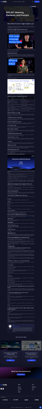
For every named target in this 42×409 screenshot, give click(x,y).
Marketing (19, 392)
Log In (32, 389)
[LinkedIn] (10, 328)
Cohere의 (16, 94)
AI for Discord (19, 388)
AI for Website (19, 389)
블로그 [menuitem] (24, 1)
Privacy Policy (33, 387)
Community (19, 391)
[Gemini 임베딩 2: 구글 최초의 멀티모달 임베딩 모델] (10, 345)
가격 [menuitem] (21, 1)
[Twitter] (9, 328)
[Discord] (3, 389)
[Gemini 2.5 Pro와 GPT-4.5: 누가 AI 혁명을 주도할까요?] (31, 345)
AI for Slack (19, 387)
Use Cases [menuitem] (15, 1)
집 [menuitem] (13, 1)
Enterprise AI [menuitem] (19, 1)
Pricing (33, 388)
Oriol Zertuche (16, 326)
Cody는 (10, 216)
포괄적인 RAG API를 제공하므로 (29, 216)
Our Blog (19, 390)
